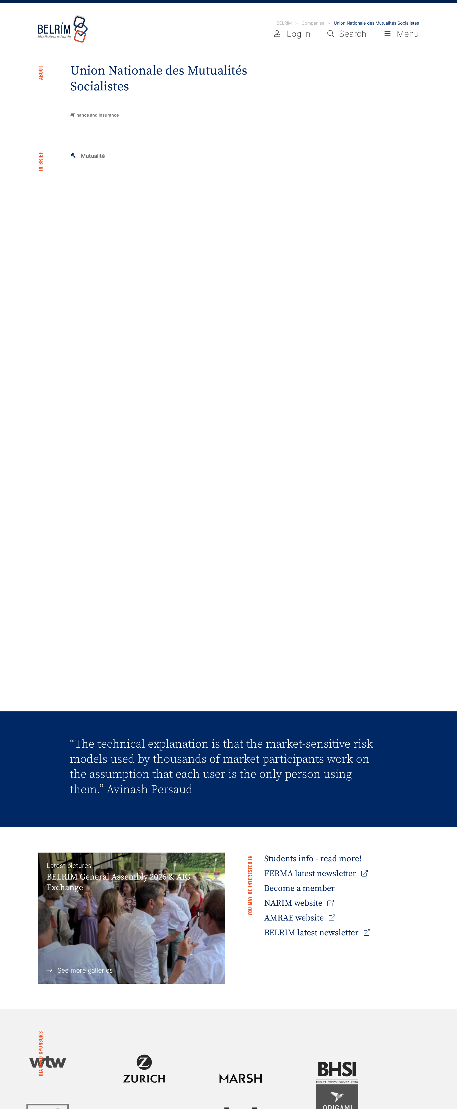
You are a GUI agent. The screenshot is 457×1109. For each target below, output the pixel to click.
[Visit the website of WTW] (47, 1062)
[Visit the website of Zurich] (144, 1069)
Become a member (299, 888)
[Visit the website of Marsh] (240, 1078)
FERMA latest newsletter (311, 873)
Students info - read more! (313, 859)
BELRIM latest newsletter (312, 933)
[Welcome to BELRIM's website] (63, 29)
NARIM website (294, 903)
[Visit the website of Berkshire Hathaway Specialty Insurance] (337, 1072)
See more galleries (85, 970)
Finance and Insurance (96, 115)
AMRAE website (295, 918)
